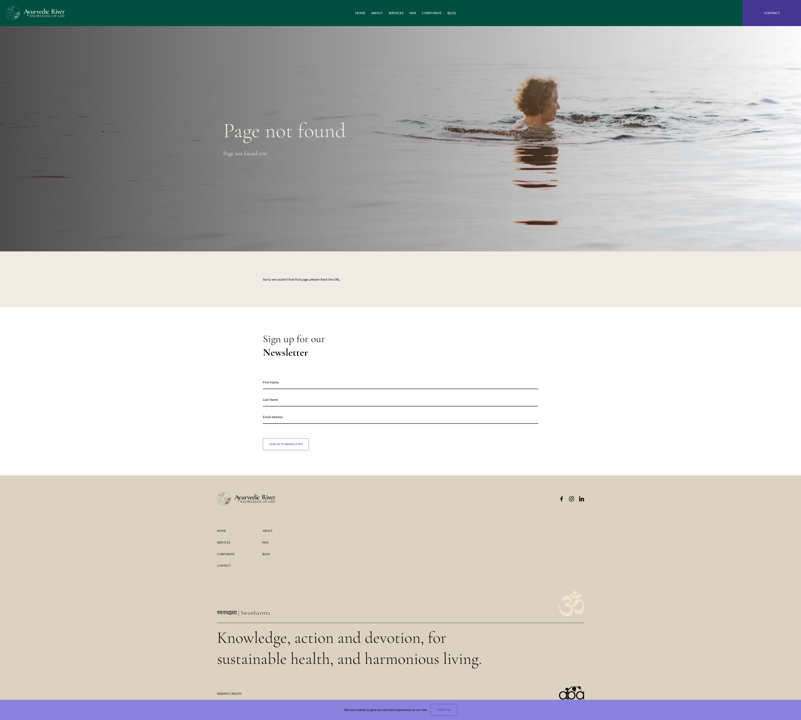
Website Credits (229, 693)
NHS (265, 542)
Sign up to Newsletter (285, 444)
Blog (266, 554)
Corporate (225, 554)
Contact (224, 565)
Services (223, 542)
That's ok (444, 709)
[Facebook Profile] (561, 498)
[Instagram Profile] (571, 498)
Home (221, 530)
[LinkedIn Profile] (581, 498)
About (267, 530)
